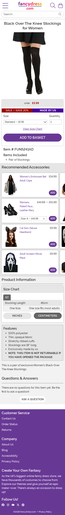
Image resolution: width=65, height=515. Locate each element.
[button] (60, 6)
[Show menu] (5, 6)
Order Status (10, 424)
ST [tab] (7, 297)
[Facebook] (3, 505)
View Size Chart (32, 129)
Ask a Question (33, 399)
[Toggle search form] (52, 6)
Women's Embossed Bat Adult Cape (33, 178)
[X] (18, 505)
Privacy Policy (11, 461)
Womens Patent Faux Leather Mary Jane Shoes (27, 208)
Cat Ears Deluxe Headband (28, 230)
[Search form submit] (60, 14)
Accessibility (10, 455)
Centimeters (47, 315)
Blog (5, 450)
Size (5, 116)
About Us (8, 444)
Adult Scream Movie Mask (31, 256)
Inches (17, 315)
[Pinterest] (23, 505)
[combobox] (29, 14)
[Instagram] (8, 505)
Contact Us (9, 418)
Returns (7, 429)
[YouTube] (13, 505)
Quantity (54, 116)
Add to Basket (32, 138)
